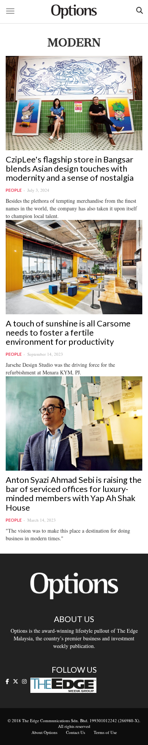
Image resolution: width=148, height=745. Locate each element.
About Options (44, 732)
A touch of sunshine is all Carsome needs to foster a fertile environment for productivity (68, 332)
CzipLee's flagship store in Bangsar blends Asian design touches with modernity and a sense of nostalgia (70, 168)
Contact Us (75, 732)
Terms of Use (105, 732)
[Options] (74, 12)
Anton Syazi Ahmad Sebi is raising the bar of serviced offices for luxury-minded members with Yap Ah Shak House (74, 493)
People (14, 190)
